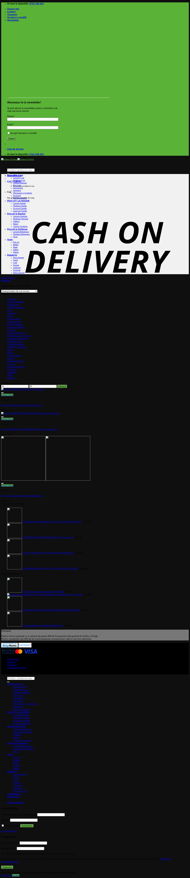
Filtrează (62, 386)
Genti (15, 260)
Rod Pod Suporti (20, 198)
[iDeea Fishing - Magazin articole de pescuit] (17, 159)
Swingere (17, 191)
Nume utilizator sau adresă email (19, 814)
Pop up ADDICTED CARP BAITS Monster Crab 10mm (29, 429)
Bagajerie (12, 255)
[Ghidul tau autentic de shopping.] (24, 647)
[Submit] (8, 173)
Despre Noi (13, 9)
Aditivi (16, 250)
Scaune (16, 265)
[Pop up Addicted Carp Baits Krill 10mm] (22, 389)
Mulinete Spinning (20, 219)
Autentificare (27, 826)
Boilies (16, 245)
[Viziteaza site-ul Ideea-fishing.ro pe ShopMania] (9, 647)
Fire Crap (17, 186)
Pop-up (16, 242)
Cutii (15, 263)
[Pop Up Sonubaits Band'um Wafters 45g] (45, 480)
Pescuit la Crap (15, 175)
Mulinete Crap (19, 180)
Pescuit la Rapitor (16, 214)
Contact (11, 12)
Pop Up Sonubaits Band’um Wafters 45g (22, 496)
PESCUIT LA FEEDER (18, 201)
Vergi (15, 237)
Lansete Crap (18, 178)
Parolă (5, 820)
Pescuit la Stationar (17, 229)
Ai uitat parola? (9, 831)
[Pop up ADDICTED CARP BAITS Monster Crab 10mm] (30, 413)
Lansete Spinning (20, 216)
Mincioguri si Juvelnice (22, 193)
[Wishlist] (2, 392)
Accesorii (17, 196)
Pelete (16, 252)
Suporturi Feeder (20, 211)
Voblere (16, 221)
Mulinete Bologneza (21, 234)
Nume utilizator (10, 843)
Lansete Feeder (19, 204)
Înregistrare (7, 867)
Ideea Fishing (8, 278)
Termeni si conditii (16, 17)
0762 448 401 (36, 4)
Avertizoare (18, 188)
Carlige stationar (20, 183)
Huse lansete (18, 258)
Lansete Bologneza (21, 232)
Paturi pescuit (19, 273)
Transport (12, 14)
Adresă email (8, 848)
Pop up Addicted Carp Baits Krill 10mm (21, 405)
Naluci (15, 224)
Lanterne (17, 268)
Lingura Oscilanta (20, 227)
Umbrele (16, 270)
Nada (15, 247)
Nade (10, 239)
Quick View (7, 395)
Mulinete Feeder (20, 206)
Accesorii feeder (20, 209)
